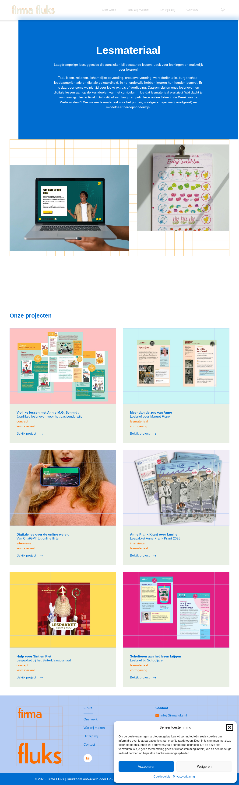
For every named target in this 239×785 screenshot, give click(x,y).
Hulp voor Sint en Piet (34, 656)
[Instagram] (88, 758)
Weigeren (204, 766)
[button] (229, 727)
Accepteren (146, 766)
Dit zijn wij (167, 10)
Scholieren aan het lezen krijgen (155, 656)
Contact (192, 10)
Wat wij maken (138, 10)
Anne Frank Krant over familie (153, 534)
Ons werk (109, 10)
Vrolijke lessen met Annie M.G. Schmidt (48, 412)
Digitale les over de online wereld (43, 534)
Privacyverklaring (184, 776)
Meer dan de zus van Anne (151, 412)
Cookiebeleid (162, 776)
